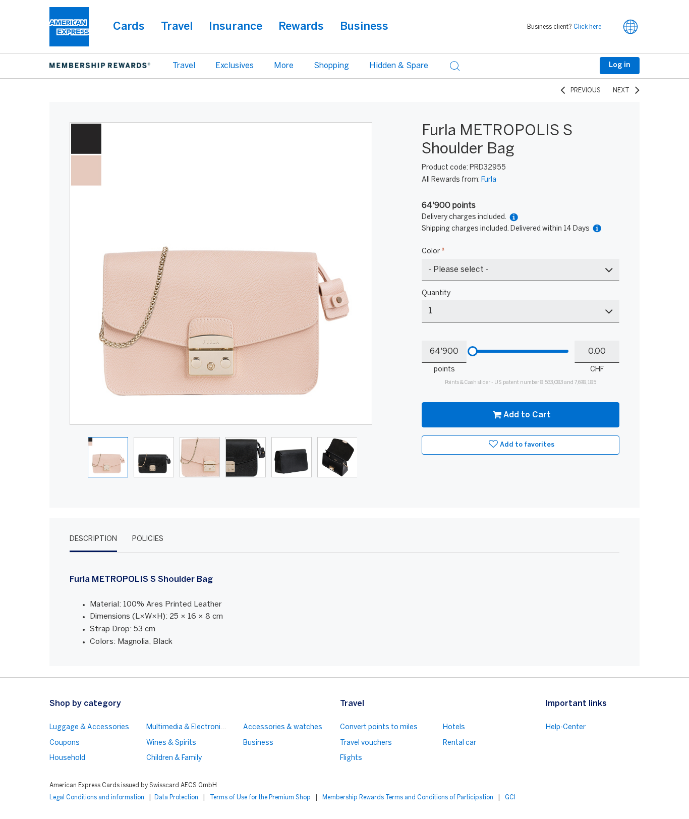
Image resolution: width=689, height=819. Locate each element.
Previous (585, 90)
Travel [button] (184, 66)
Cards (129, 27)
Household (67, 758)
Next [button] (358, 273)
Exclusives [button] (234, 66)
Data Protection (176, 797)
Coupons (64, 743)
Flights (351, 758)
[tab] (93, 540)
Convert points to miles (379, 727)
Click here (587, 27)
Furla (488, 180)
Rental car (459, 743)
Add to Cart (527, 415)
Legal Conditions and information (96, 797)
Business (364, 27)
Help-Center (566, 727)
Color (433, 251)
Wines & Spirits (171, 743)
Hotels (454, 727)
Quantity (436, 293)
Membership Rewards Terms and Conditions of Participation (407, 797)
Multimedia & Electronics (187, 727)
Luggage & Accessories (89, 727)
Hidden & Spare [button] (398, 66)
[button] (630, 27)
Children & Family (174, 758)
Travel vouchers (366, 743)
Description (93, 539)
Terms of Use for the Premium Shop (260, 797)
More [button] (284, 66)
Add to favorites (527, 445)
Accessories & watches (282, 727)
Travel (177, 27)
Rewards (301, 27)
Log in (619, 65)
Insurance (235, 27)
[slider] (473, 351)
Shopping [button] (331, 66)
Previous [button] (83, 273)
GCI (510, 797)
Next (621, 90)
